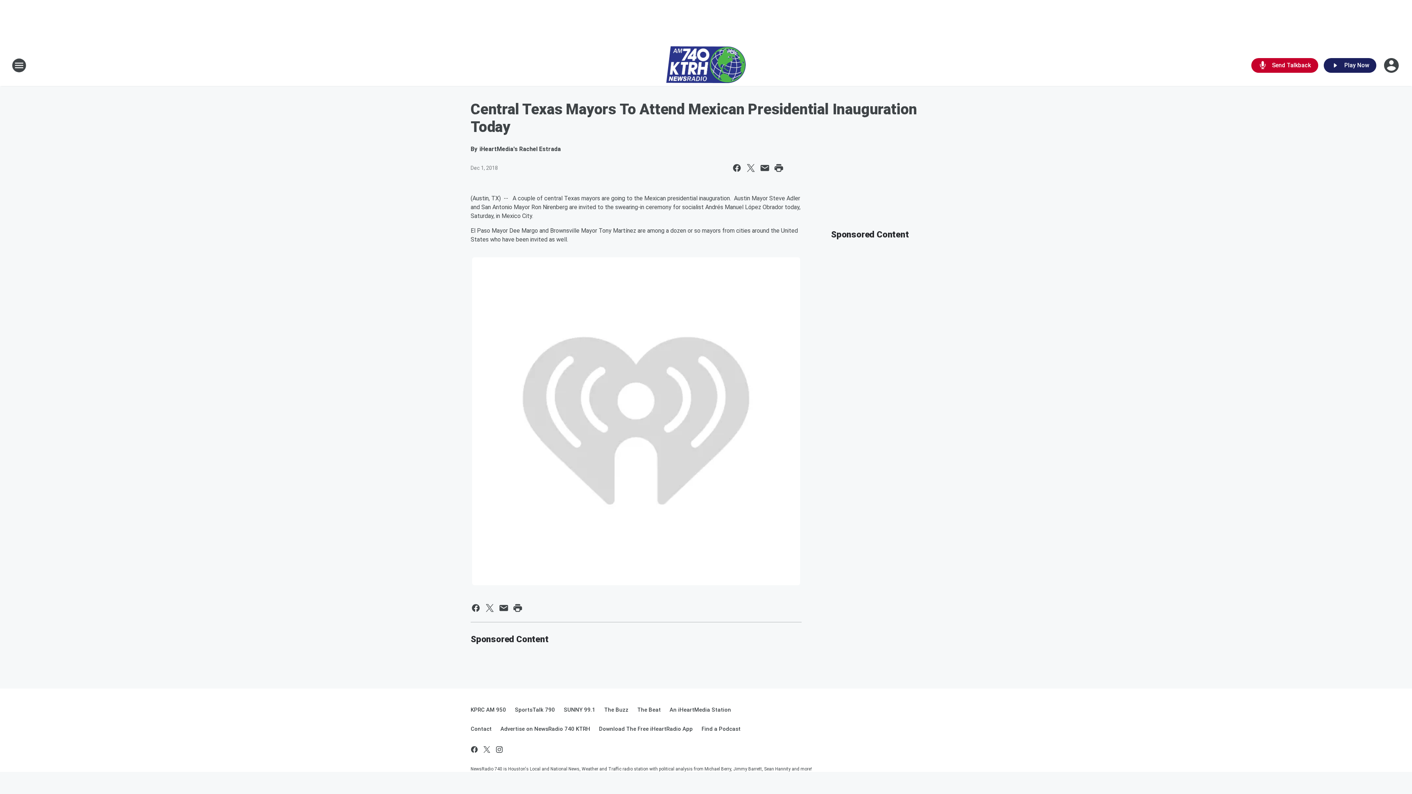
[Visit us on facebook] (474, 749)
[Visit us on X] (486, 749)
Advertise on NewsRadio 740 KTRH (545, 729)
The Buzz (616, 710)
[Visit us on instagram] (499, 749)
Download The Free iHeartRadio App (646, 729)
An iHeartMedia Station (700, 710)
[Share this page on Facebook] (737, 168)
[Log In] (1392, 65)
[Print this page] (779, 168)
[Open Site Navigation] (19, 65)
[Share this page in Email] (765, 168)
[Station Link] (706, 65)
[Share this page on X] (751, 168)
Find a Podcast (721, 729)
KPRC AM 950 (488, 710)
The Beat (649, 710)
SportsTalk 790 (535, 710)
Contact (481, 729)
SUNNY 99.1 (579, 710)
